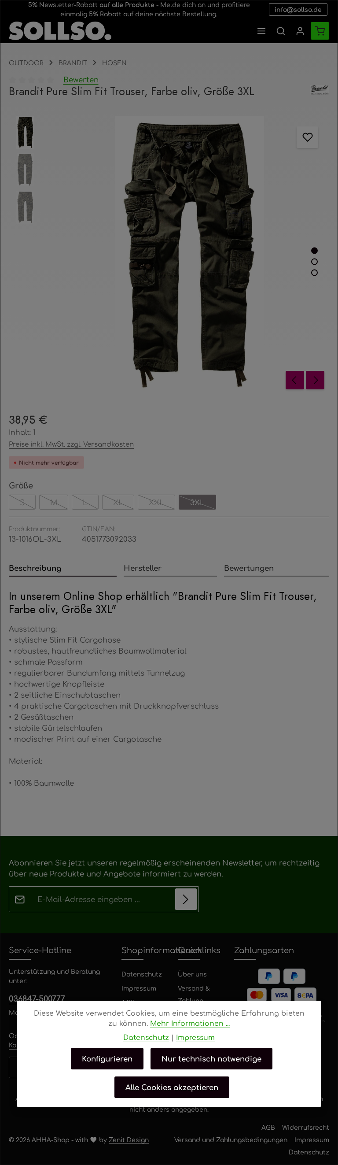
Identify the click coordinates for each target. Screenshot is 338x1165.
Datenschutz (141, 974)
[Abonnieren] (186, 899)
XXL (162, 503)
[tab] (63, 568)
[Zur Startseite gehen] (60, 31)
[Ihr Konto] (300, 31)
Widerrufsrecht (305, 1127)
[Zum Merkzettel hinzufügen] (307, 137)
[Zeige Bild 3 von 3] (314, 273)
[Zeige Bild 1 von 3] (314, 251)
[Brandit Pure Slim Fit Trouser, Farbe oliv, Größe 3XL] (189, 255)
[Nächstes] (315, 380)
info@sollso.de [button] (298, 9)
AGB (268, 1127)
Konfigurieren (107, 1058)
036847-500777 (37, 998)
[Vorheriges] (295, 380)
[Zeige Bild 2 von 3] (314, 262)
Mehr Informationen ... (190, 1023)
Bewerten (81, 79)
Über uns (192, 974)
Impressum (138, 988)
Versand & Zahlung (194, 994)
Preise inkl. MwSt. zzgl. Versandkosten (71, 443)
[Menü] (261, 31)
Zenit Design (129, 1139)
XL (123, 503)
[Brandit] (319, 91)
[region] (169, 255)
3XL (203, 503)
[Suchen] (281, 31)
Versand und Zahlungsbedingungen (230, 1139)
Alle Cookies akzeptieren (171, 1087)
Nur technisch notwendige (211, 1058)
